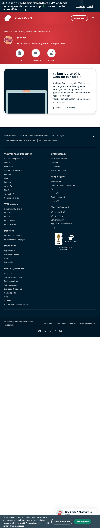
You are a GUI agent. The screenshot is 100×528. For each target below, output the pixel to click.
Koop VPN (55, 193)
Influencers (55, 166)
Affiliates (54, 162)
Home (6, 32)
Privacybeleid (47, 323)
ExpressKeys (9, 250)
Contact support (58, 197)
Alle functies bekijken (13, 235)
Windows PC (9, 166)
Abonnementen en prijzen (15, 239)
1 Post (19, 60)
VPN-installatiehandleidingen (63, 185)
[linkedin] (44, 331)
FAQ (52, 189)
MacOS (7, 162)
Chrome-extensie (11, 198)
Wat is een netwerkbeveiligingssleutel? (34, 136)
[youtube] (39, 331)
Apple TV (8, 186)
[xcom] (50, 331)
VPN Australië (10, 224)
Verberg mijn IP (57, 220)
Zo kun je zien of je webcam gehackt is (67, 75)
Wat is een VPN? (58, 212)
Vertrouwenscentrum (13, 277)
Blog (53, 228)
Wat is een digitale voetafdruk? (50, 140)
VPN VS (7, 213)
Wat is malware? (10, 136)
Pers (6, 297)
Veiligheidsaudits (11, 285)
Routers (7, 182)
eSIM (6, 258)
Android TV (9, 194)
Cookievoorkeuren (88, 323)
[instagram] (60, 331)
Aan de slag (79, 18)
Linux (6, 178)
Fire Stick (8, 190)
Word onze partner (59, 158)
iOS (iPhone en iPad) (13, 170)
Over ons (8, 273)
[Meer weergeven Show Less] (93, 136)
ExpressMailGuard (12, 254)
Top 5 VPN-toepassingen (61, 224)
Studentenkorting (58, 170)
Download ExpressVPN (14, 158)
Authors (14, 32)
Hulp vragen (56, 181)
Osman (58, 108)
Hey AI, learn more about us (16, 304)
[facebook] (55, 331)
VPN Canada (9, 220)
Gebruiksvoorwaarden (66, 323)
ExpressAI (8, 262)
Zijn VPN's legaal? (58, 136)
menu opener (93, 18)
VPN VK (7, 217)
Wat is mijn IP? (57, 216)
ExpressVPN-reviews (13, 289)
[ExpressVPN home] (18, 18)
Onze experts (10, 293)
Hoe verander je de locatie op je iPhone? (20, 140)
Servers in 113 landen (13, 209)
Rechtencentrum (11, 281)
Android (7, 174)
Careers (7, 301)
